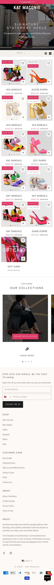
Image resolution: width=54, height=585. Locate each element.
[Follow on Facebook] (4, 553)
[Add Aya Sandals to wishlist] (23, 63)
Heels (5, 430)
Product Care (8, 473)
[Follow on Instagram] (10, 553)
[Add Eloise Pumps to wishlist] (48, 63)
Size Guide (7, 458)
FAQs (5, 477)
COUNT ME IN (12, 404)
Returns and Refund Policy (14, 468)
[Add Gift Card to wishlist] (23, 240)
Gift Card (14, 266)
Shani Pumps (39, 231)
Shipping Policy (9, 463)
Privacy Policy (8, 506)
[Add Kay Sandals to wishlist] (23, 134)
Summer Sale (26, 2)
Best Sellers (7, 425)
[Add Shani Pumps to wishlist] (48, 205)
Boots (5, 439)
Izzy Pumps (39, 160)
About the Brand (10, 496)
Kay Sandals (14, 160)
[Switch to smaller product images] (50, 53)
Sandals (6, 434)
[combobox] (7, 397)
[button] (9, 83)
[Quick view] (23, 82)
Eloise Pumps (40, 89)
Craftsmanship (9, 501)
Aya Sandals (14, 89)
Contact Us (7, 482)
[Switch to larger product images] (46, 53)
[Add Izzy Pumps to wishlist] (48, 134)
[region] (27, 352)
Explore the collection (25, 336)
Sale (4, 444)
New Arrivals (8, 420)
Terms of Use (8, 511)
